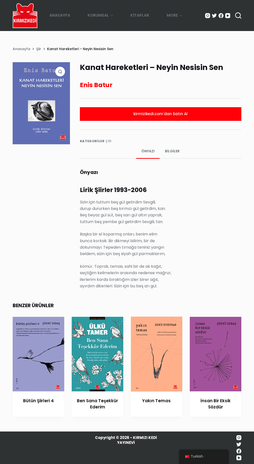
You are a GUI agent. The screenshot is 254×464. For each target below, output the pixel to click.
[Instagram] (207, 15)
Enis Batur (96, 85)
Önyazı (148, 151)
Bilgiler (172, 151)
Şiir (108, 141)
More (172, 15)
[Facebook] (221, 15)
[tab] (148, 151)
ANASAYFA (59, 15)
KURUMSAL (98, 15)
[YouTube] (227, 15)
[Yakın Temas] (156, 354)
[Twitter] (214, 15)
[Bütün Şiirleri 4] (38, 354)
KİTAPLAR (139, 15)
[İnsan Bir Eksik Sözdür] (215, 354)
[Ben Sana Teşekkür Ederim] (97, 354)
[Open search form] (238, 15)
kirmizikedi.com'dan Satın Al (160, 113)
